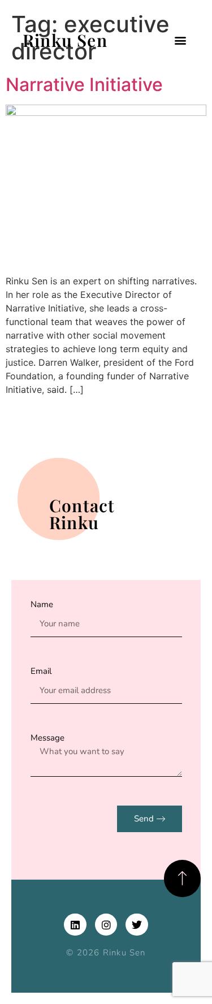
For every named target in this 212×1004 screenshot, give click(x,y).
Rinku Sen (65, 40)
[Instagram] (106, 925)
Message (47, 737)
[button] (180, 40)
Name (42, 604)
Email (41, 671)
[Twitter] (137, 925)
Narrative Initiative (84, 84)
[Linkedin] (75, 925)
